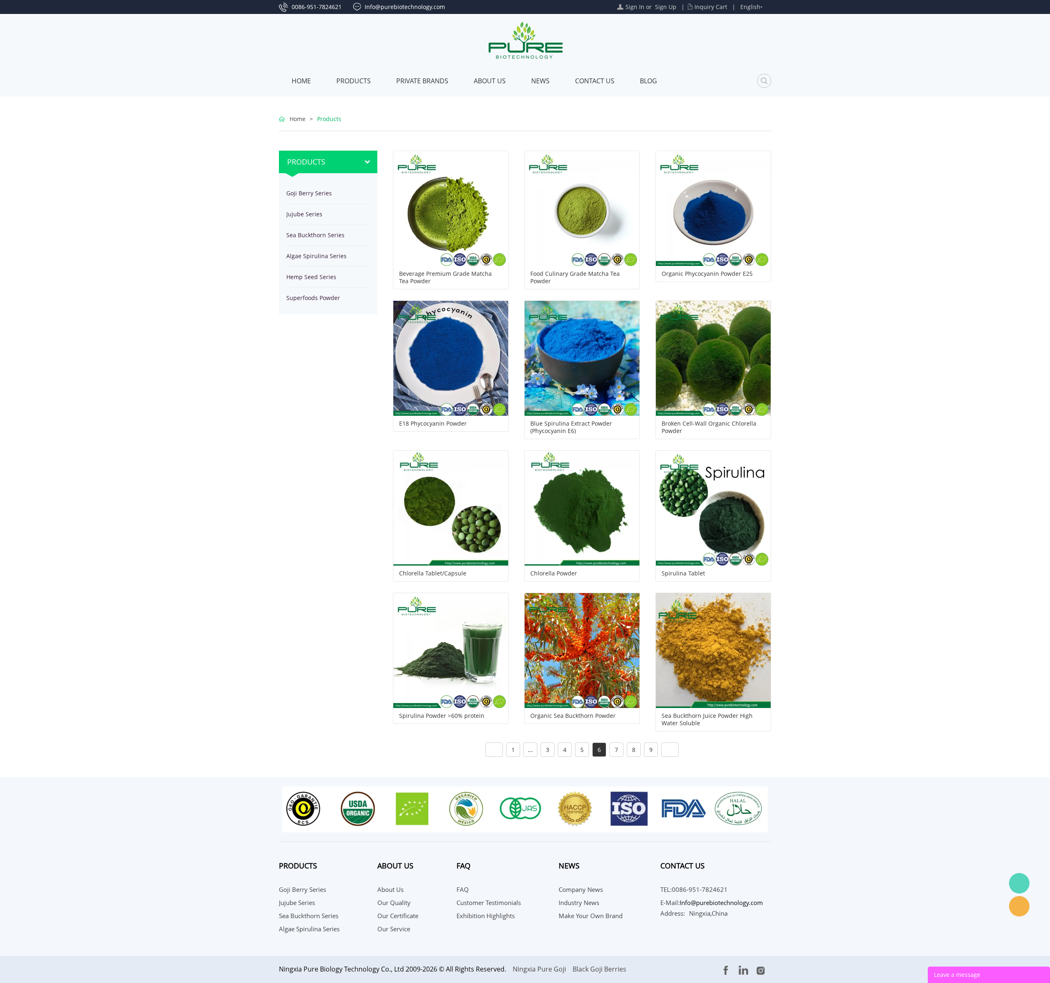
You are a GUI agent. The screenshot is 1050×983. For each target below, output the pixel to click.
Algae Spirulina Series (316, 256)
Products (353, 80)
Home (301, 80)
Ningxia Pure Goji (539, 969)
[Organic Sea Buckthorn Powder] (582, 650)
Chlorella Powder (553, 573)
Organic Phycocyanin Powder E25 (707, 273)
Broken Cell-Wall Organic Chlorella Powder (709, 427)
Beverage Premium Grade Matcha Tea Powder (445, 277)
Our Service (393, 929)
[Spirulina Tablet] (713, 507)
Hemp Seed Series (311, 277)
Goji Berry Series (309, 193)
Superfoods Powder (313, 298)
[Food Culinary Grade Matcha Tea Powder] (582, 208)
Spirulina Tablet (683, 573)
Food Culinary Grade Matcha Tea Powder (575, 277)
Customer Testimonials (489, 902)
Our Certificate (397, 916)
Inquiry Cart (710, 7)
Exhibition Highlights (486, 916)
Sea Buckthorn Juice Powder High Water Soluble (707, 719)
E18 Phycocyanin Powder (433, 423)
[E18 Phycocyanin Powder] (450, 358)
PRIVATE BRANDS (422, 80)
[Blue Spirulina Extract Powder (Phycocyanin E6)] (582, 358)
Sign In (634, 7)
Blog (648, 80)
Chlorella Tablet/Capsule (432, 573)
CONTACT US (594, 80)
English (750, 7)
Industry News (579, 902)
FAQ (463, 889)
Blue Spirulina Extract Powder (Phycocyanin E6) (571, 427)
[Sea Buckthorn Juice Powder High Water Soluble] (713, 650)
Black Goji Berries (599, 969)
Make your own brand (591, 916)
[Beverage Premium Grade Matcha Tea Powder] (450, 208)
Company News (581, 889)
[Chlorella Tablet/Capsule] (450, 507)
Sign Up (665, 7)
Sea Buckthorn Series (315, 235)
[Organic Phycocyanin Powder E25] (713, 208)
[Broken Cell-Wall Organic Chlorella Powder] (713, 358)
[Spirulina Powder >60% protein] (450, 650)
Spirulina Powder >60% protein (441, 715)
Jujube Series (304, 214)
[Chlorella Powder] (582, 507)
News (540, 80)
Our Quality (394, 902)
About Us (490, 80)
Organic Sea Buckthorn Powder (573, 715)
